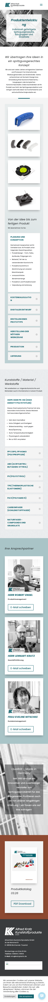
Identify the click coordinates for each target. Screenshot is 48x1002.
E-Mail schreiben (21, 607)
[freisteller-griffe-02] (24, 156)
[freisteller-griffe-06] (24, 129)
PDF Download (22, 903)
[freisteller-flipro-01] (24, 209)
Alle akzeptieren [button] (25, 996)
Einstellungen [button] (10, 996)
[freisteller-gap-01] (24, 183)
